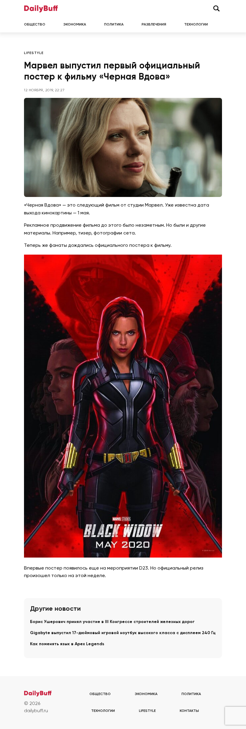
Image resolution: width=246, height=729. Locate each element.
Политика (114, 24)
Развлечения (154, 24)
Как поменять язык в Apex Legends (67, 644)
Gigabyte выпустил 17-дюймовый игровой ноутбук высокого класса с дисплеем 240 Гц (123, 633)
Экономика (74, 24)
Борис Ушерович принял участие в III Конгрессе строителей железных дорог (112, 622)
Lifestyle (34, 53)
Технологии (196, 24)
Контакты (189, 711)
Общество (34, 24)
